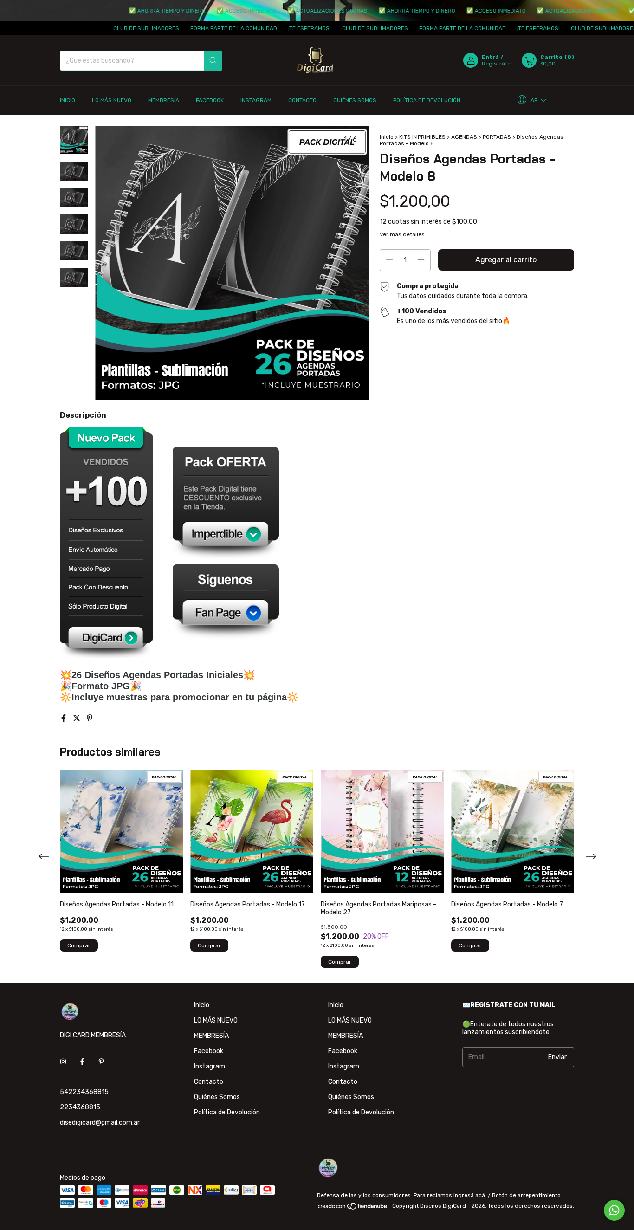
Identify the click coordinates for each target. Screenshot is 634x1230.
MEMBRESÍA (163, 100)
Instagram (256, 100)
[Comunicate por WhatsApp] (614, 1210)
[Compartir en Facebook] (64, 718)
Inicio (67, 100)
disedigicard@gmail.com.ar (100, 1122)
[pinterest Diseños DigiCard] (101, 1062)
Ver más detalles (402, 234)
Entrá (490, 57)
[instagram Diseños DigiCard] (63, 1062)
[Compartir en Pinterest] (89, 718)
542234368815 (84, 1092)
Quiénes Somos (354, 100)
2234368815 (80, 1107)
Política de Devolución (426, 100)
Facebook (210, 100)
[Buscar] (213, 61)
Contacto (302, 100)
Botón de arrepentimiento (526, 1195)
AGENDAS (464, 137)
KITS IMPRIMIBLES (422, 137)
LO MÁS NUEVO (111, 100)
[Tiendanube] (353, 1208)
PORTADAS (497, 137)
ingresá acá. (469, 1195)
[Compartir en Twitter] (77, 718)
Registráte (496, 63)
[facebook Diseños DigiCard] (82, 1062)
